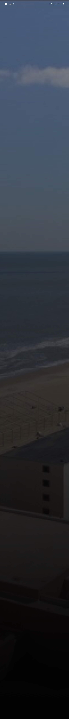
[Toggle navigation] (63, 4)
